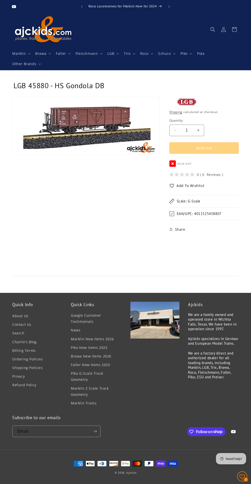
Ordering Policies (27, 359)
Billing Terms (24, 350)
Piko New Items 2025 (89, 347)
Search (18, 333)
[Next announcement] (169, 6)
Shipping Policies (27, 367)
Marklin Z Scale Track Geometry (90, 391)
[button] (20, 53)
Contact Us (21, 324)
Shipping (176, 112)
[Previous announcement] (81, 6)
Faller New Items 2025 (90, 364)
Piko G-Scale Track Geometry (87, 376)
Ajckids (131, 472)
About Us (20, 315)
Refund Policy (24, 385)
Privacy (18, 376)
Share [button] (180, 229)
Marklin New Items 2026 (92, 339)
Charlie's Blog (24, 342)
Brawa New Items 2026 (91, 356)
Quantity (176, 120)
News (75, 330)
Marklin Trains (84, 403)
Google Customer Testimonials (86, 318)
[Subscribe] (94, 431)
